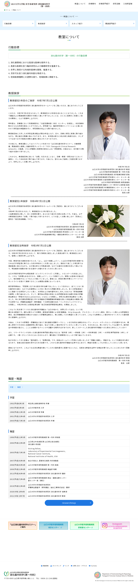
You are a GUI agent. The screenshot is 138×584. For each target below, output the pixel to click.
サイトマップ (57, 566)
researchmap (69, 502)
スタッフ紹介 (77, 23)
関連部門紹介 (110, 23)
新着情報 (45, 566)
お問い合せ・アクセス (80, 566)
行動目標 (8, 23)
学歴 (11, 387)
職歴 (19, 387)
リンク (67, 566)
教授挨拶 (41, 23)
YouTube (94, 566)
